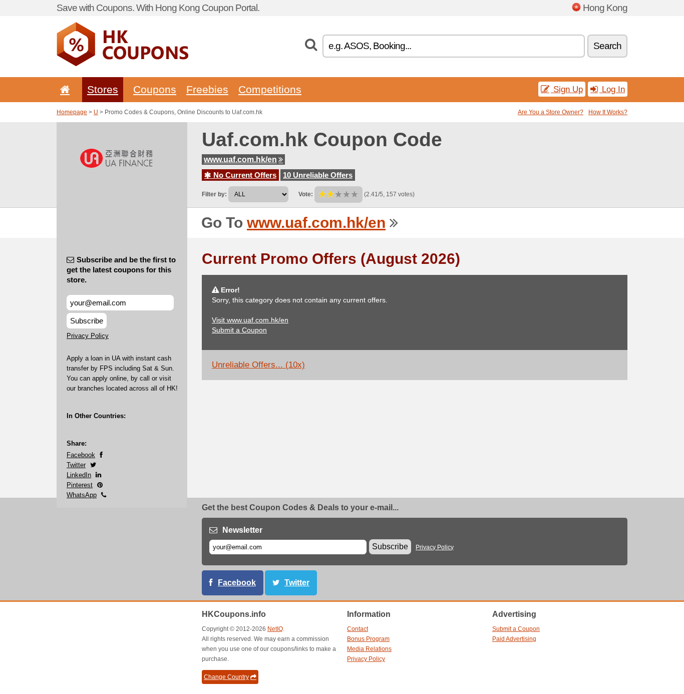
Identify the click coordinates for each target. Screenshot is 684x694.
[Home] (63, 89)
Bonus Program (368, 638)
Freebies (207, 89)
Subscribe (86, 320)
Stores (102, 89)
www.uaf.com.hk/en (240, 159)
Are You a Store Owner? (550, 112)
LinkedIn (79, 475)
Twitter (76, 465)
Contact (357, 628)
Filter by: (214, 194)
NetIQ (275, 628)
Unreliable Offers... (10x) (258, 365)
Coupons (154, 89)
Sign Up (567, 89)
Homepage (72, 112)
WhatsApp (82, 495)
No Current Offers (243, 175)
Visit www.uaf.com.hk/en (250, 320)
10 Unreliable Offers (318, 175)
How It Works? (607, 112)
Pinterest (80, 485)
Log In (612, 89)
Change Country (226, 676)
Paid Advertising (514, 638)
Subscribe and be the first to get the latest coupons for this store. (121, 269)
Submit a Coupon (239, 330)
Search (607, 46)
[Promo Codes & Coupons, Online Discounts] (122, 64)
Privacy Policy (88, 335)
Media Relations (369, 648)
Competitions (269, 89)
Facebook (81, 455)
